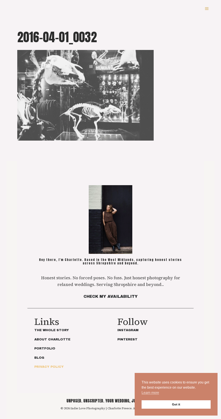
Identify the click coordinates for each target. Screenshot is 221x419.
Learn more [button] (150, 392)
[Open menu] (207, 8)
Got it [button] (176, 404)
